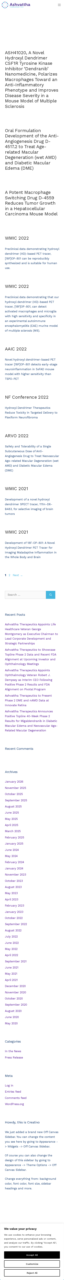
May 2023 (11, 893)
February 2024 (14, 862)
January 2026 (14, 781)
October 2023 (14, 880)
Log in (9, 1085)
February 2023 (14, 905)
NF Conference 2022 (26, 397)
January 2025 (14, 843)
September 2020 (16, 1004)
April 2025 (11, 825)
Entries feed (13, 1091)
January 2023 (14, 911)
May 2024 (11, 856)
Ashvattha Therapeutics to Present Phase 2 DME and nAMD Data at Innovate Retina (28, 700)
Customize (32, 1264)
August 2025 (13, 806)
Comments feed (16, 1098)
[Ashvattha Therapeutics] (16, 5)
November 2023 (15, 874)
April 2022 (11, 955)
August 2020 (13, 1011)
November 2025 (15, 788)
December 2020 (15, 986)
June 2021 (11, 967)
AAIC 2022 (16, 349)
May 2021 (11, 973)
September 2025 (16, 800)
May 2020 (11, 1023)
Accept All (32, 1255)
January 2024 (14, 868)
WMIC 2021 (16, 488)
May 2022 (11, 949)
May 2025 (11, 819)
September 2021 (16, 961)
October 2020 (14, 998)
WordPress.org (14, 1104)
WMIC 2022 (17, 238)
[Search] (50, 595)
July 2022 (11, 936)
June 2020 (12, 1017)
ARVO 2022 (16, 435)
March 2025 (13, 831)
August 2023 (13, 887)
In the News (13, 1051)
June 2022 (12, 942)
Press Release (14, 1057)
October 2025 (14, 794)
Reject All (32, 1273)
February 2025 (14, 837)
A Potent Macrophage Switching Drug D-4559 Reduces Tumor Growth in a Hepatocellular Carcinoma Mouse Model (31, 203)
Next (18, 575)
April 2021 (11, 980)
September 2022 (16, 924)
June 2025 (12, 812)
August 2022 (13, 930)
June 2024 (12, 850)
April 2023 (11, 899)
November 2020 (15, 992)
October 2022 (14, 918)
